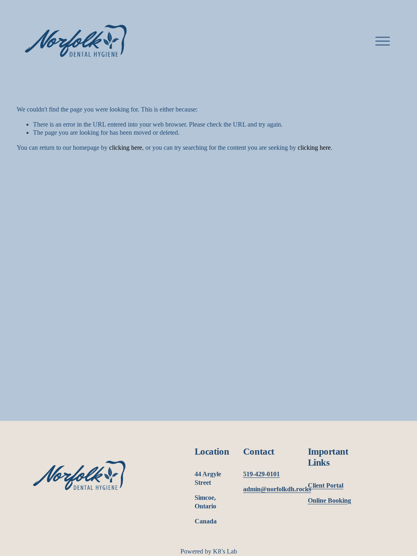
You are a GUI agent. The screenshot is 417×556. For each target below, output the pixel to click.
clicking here (125, 147)
